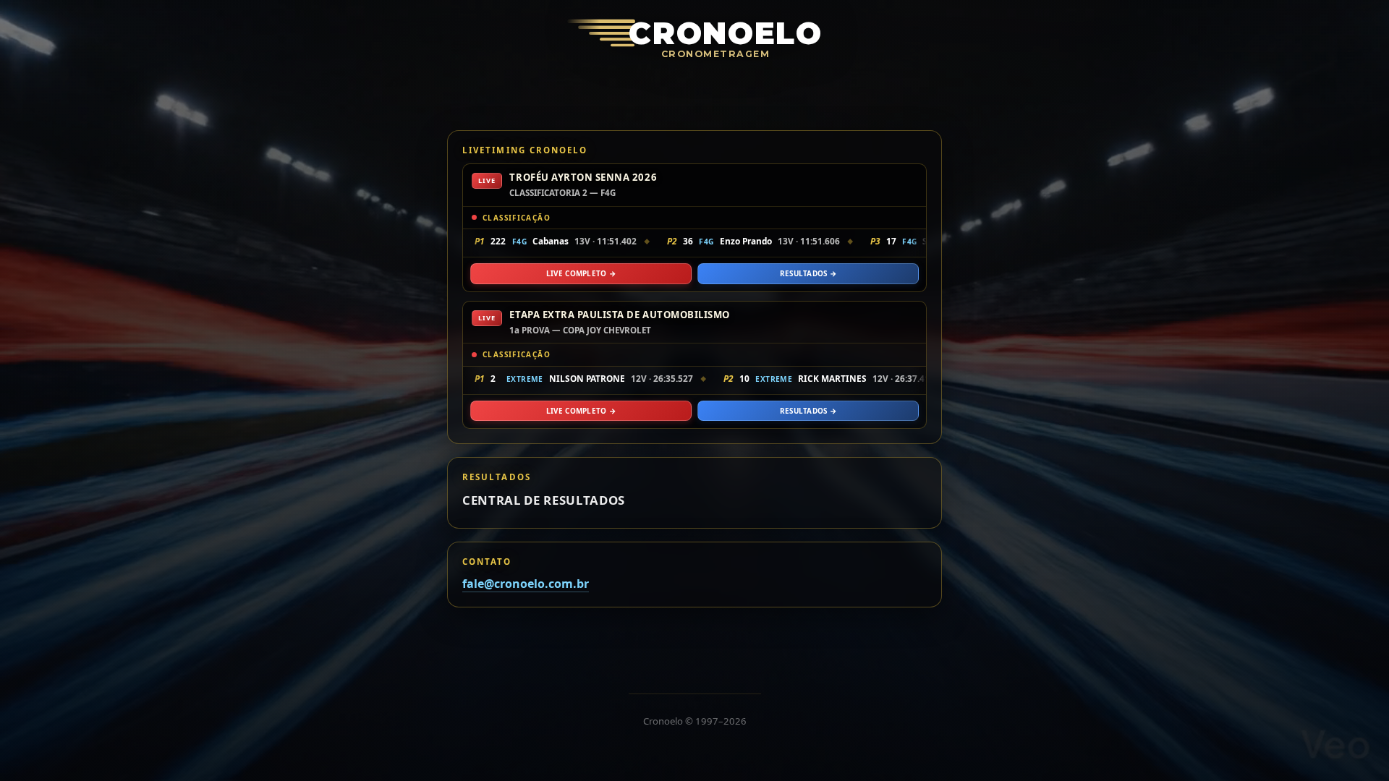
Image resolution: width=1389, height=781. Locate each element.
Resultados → (808, 273)
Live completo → (581, 273)
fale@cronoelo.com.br (525, 584)
